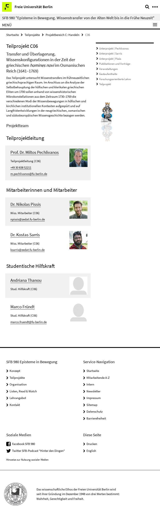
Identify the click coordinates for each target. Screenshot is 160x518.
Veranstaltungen (108, 69)
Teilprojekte (32, 35)
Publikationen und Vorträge (114, 64)
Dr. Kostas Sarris (25, 235)
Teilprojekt (105, 84)
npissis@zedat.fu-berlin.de (27, 219)
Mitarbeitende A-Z (98, 378)
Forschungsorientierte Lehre (115, 79)
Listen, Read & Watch (23, 391)
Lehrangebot (18, 398)
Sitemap (91, 405)
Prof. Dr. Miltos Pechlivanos (34, 152)
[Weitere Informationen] (78, 157)
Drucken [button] (91, 444)
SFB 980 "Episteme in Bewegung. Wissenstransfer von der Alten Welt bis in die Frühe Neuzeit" (78, 17)
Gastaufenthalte (108, 74)
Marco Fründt (22, 307)
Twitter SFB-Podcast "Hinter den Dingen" (38, 451)
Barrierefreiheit (96, 418)
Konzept (15, 371)
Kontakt (15, 405)
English (91, 451)
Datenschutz (94, 411)
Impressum (93, 398)
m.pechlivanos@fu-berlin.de (28, 174)
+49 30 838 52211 (20, 167)
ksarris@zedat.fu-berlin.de (27, 250)
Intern (90, 384)
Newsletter (93, 391)
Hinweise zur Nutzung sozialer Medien (27, 459)
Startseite (12, 35)
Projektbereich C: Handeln (62, 35)
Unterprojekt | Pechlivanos (114, 48)
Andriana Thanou (25, 280)
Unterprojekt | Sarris (110, 53)
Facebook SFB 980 (23, 444)
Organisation (18, 384)
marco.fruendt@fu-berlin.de (28, 322)
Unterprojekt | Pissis (110, 59)
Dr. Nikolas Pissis (25, 204)
